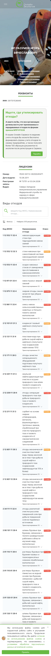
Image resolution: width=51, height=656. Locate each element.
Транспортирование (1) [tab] (31, 246)
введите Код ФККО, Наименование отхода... (26, 212)
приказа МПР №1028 (15, 130)
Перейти (37, 154)
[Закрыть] (48, 627)
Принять (25, 652)
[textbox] (25, 214)
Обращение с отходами (29, 71)
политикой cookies (24, 647)
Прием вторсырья (28, 82)
